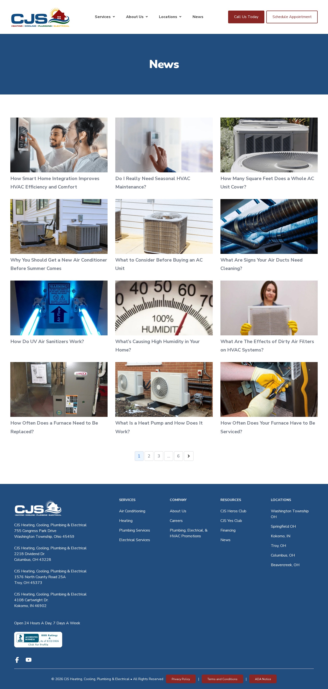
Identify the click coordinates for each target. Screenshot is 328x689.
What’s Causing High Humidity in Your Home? (157, 345)
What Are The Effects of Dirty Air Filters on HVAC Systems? (267, 345)
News (198, 17)
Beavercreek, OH (285, 565)
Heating (126, 520)
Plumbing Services (134, 530)
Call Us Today (246, 16)
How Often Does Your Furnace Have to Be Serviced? (267, 427)
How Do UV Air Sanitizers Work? (47, 341)
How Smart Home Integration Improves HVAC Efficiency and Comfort (54, 182)
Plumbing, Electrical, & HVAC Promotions (188, 533)
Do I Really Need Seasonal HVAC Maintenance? (152, 182)
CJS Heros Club (233, 511)
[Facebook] (17, 660)
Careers (176, 520)
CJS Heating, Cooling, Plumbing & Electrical (50, 525)
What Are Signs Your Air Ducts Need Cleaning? (261, 264)
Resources (230, 500)
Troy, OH (278, 545)
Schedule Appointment (292, 16)
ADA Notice (263, 679)
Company (178, 500)
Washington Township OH (290, 514)
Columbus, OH (283, 555)
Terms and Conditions (222, 679)
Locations (168, 17)
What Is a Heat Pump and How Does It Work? (159, 427)
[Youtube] (28, 660)
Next (189, 456)
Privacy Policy (181, 679)
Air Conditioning (132, 511)
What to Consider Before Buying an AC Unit (159, 264)
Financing (228, 530)
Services (103, 17)
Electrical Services (134, 540)
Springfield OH (283, 526)
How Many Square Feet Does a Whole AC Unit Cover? (267, 182)
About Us (135, 17)
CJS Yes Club (231, 520)
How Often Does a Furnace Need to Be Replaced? (54, 427)
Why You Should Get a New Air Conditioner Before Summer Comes (58, 264)
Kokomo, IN (280, 536)
